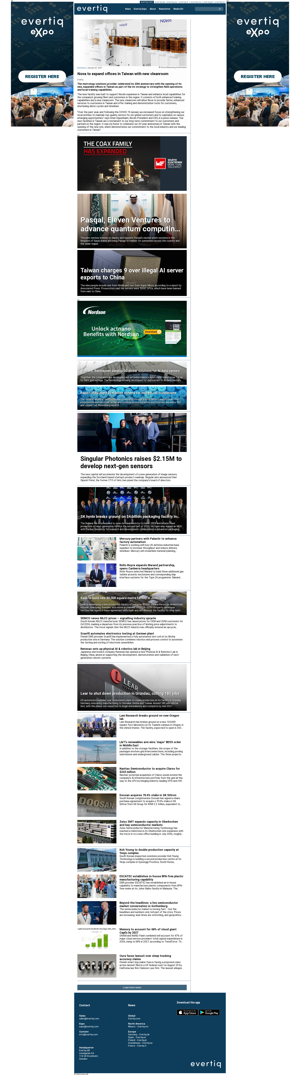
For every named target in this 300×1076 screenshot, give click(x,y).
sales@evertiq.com (89, 1018)
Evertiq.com (134, 1018)
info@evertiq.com (88, 1034)
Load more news (132, 987)
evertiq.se (220, 2)
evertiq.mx (196, 2)
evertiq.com (147, 2)
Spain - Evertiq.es (137, 1037)
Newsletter (164, 9)
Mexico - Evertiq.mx (138, 1026)
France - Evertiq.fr (137, 1045)
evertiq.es (172, 2)
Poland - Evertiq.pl (137, 1040)
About (153, 9)
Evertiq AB (92, 9)
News (128, 9)
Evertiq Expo (140, 9)
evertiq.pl (208, 2)
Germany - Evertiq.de (139, 1034)
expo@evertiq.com (89, 1026)
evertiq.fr (183, 2)
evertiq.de (160, 2)
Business (81, 68)
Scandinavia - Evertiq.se (140, 1043)
